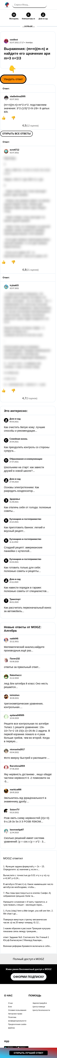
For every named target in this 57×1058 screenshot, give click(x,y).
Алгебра (29, 43)
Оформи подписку (28, 976)
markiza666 (15, 789)
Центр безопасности (41, 1010)
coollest (14, 39)
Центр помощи (39, 1007)
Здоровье (15, 499)
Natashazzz (16, 675)
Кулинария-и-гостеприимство (25, 519)
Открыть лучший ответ (28, 1053)
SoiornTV (14, 809)
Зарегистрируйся (40, 1003)
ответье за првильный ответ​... (22, 667)
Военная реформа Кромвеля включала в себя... (27, 946)
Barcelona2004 (17, 766)
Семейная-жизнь (18, 439)
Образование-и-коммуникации (26, 459)
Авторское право (15, 1014)
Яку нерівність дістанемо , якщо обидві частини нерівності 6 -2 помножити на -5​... (28, 778)
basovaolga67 (17, 829)
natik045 (14, 638)
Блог (10, 1007)
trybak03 (14, 285)
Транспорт (15, 599)
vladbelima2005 (17, 96)
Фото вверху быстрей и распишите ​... (26, 757)
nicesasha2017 (17, 749)
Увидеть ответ (13, 79)
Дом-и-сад (15, 418)
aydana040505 (17, 715)
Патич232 (15, 658)
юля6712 (14, 149)
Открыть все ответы (16, 133)
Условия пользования (17, 1010)
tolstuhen (14, 695)
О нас (10, 1003)
